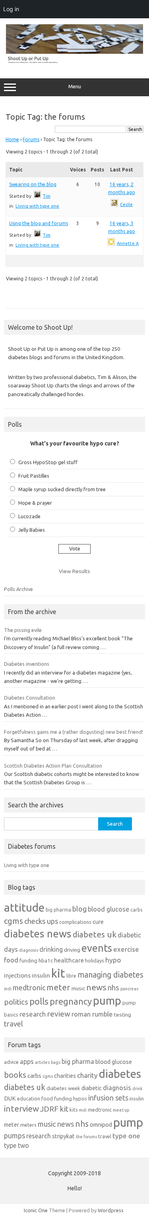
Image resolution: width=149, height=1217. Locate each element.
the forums (86, 1136)
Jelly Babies (31, 530)
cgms (13, 920)
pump (107, 1001)
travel (13, 1024)
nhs (113, 987)
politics (16, 1001)
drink (137, 1088)
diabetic (91, 1088)
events (96, 948)
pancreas (129, 988)
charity (87, 1075)
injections (17, 975)
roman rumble (92, 1014)
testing (122, 1014)
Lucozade (29, 516)
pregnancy (71, 1001)
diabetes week (63, 1088)
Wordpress (111, 1210)
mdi (8, 988)
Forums (31, 139)
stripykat (63, 1136)
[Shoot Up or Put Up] (74, 61)
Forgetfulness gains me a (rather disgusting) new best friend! (73, 732)
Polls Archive (18, 589)
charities (65, 1075)
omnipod (101, 1124)
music (78, 988)
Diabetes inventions (26, 664)
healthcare (69, 960)
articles (42, 1062)
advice (11, 1062)
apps (27, 1061)
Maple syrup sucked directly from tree (62, 489)
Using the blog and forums (38, 223)
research (32, 1014)
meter (58, 987)
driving (72, 950)
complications (75, 922)
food (11, 960)
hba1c (46, 960)
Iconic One (36, 1210)
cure (98, 921)
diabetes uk (94, 934)
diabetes (120, 1073)
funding (28, 960)
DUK (10, 1098)
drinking (51, 949)
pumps (14, 1135)
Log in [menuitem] (11, 9)
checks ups (41, 921)
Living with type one (37, 206)
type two (16, 1145)
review (58, 1013)
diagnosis (28, 950)
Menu (74, 86)
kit (58, 973)
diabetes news (38, 933)
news (96, 987)
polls (38, 1001)
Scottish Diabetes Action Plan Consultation (53, 765)
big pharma (58, 909)
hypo (113, 960)
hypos (80, 1098)
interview (21, 1108)
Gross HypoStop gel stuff (47, 462)
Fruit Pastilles (33, 475)
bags (55, 1062)
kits (74, 1109)
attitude (24, 907)
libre (71, 975)
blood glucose (108, 909)
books (15, 1074)
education (28, 1098)
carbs (136, 909)
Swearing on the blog (32, 184)
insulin (41, 975)
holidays (94, 960)
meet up (121, 1110)
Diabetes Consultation (29, 697)
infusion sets (108, 1098)
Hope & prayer (35, 502)
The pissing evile (23, 630)
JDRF (49, 1108)
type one (126, 1135)
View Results (74, 571)
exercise (126, 949)
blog (79, 909)
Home (12, 139)
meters (28, 1125)
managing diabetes (110, 974)
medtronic (29, 987)
